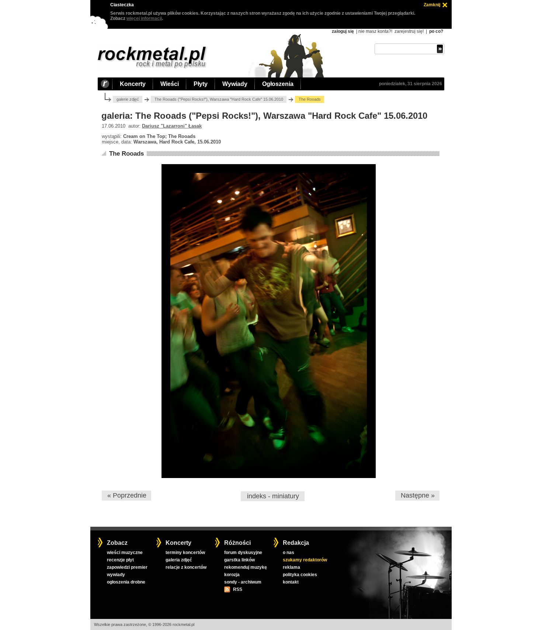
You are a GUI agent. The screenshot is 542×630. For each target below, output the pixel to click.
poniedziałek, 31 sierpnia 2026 (410, 83)
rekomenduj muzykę (245, 567)
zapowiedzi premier (127, 567)
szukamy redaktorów (305, 559)
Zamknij (432, 4)
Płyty (201, 84)
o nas (288, 552)
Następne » (418, 495)
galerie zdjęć (128, 99)
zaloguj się (343, 31)
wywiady (116, 574)
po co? (436, 31)
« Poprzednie (126, 495)
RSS (237, 589)
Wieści (169, 84)
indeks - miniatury (273, 496)
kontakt (291, 582)
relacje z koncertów (186, 567)
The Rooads (126, 153)
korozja (232, 574)
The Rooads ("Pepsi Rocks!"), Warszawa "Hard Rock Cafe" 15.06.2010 (218, 99)
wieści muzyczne (125, 552)
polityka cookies (300, 574)
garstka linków (239, 559)
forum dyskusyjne (243, 552)
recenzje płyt (120, 559)
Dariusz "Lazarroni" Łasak (172, 126)
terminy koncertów (185, 552)
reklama (291, 567)
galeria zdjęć (179, 559)
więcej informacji (144, 18)
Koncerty (133, 84)
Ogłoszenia (277, 84)
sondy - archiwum (242, 582)
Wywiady (234, 84)
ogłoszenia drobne (126, 582)
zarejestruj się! (409, 31)
